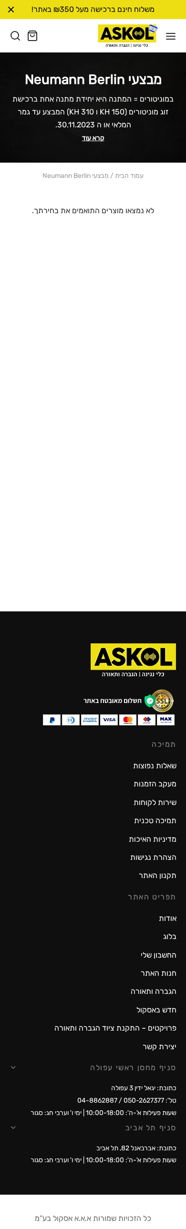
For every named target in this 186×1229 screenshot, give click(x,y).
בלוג (169, 936)
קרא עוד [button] (93, 138)
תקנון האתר (157, 875)
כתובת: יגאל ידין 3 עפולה (143, 1088)
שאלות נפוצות (154, 765)
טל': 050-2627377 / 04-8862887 (126, 1100)
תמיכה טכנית (155, 820)
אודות (167, 918)
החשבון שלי (158, 955)
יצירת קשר (159, 1046)
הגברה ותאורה (153, 991)
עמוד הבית (129, 176)
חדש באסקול (156, 1009)
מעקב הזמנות (155, 783)
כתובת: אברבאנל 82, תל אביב (136, 1148)
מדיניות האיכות (152, 839)
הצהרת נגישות (153, 857)
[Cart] (32, 35)
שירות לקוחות (155, 802)
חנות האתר (158, 973)
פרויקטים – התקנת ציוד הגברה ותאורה (115, 1028)
